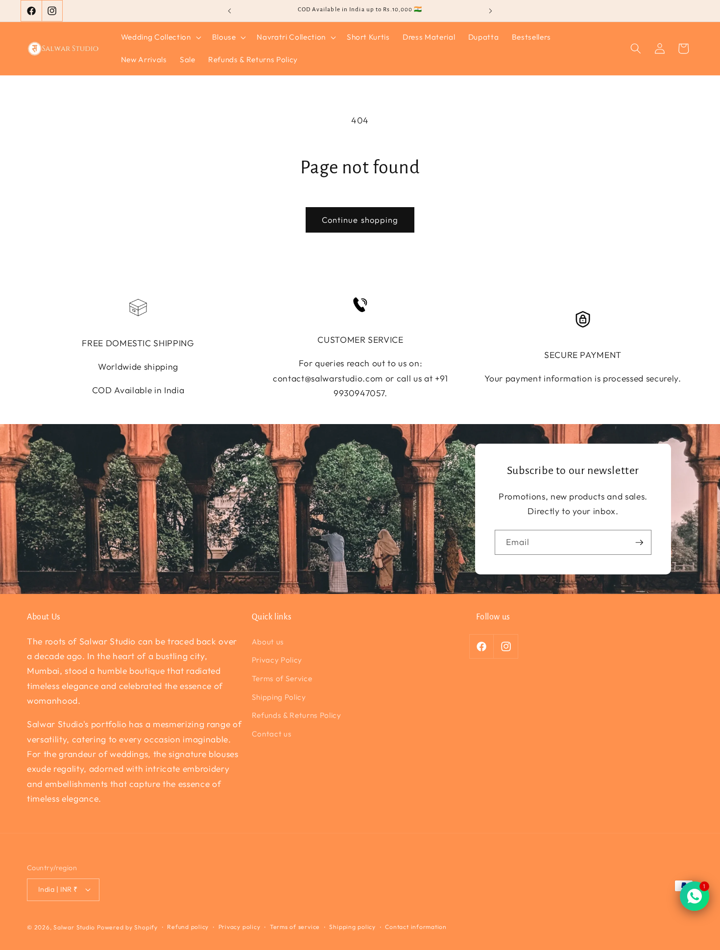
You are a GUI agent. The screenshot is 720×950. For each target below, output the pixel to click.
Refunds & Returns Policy (296, 715)
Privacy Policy (277, 660)
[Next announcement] (491, 10)
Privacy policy (239, 926)
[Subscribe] (639, 542)
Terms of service (295, 926)
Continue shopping (360, 219)
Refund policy (188, 926)
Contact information (416, 926)
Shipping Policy (279, 697)
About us (268, 641)
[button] (160, 37)
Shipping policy (352, 926)
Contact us (272, 733)
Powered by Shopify (127, 927)
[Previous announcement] (229, 10)
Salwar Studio (74, 927)
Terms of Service (282, 678)
